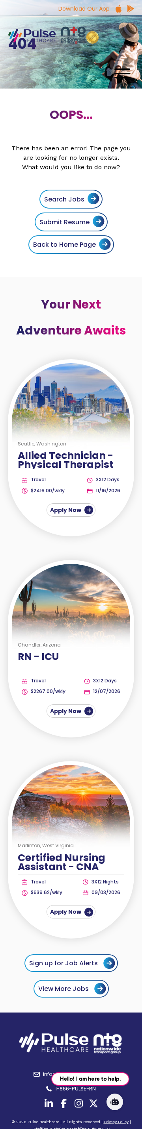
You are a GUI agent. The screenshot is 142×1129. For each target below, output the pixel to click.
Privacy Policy (116, 1122)
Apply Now (66, 510)
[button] (120, 73)
